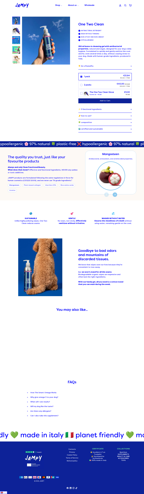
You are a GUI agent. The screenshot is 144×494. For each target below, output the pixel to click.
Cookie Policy (72, 455)
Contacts (72, 449)
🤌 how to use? (84, 116)
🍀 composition (85, 122)
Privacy (72, 452)
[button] (105, 76)
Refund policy (72, 461)
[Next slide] (115, 194)
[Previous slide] (106, 194)
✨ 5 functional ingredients (90, 109)
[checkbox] (105, 93)
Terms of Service (72, 458)
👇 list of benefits (85, 66)
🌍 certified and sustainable (90, 129)
